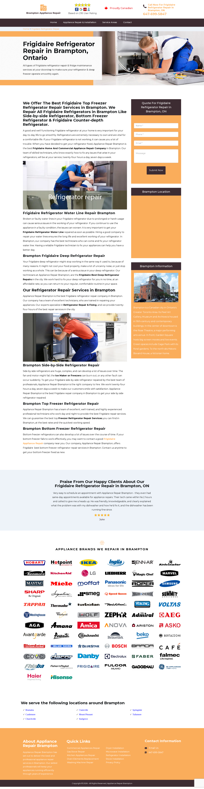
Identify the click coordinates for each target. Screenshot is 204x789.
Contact (127, 22)
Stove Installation (115, 759)
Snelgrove (83, 719)
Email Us (153, 748)
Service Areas (109, 22)
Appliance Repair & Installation (79, 22)
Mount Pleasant (86, 714)
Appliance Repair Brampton (119, 783)
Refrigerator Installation (118, 755)
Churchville (31, 719)
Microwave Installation (117, 751)
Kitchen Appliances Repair (81, 755)
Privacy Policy (113, 762)
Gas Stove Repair (76, 751)
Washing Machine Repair (80, 762)
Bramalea (30, 710)
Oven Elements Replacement (83, 759)
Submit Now (156, 170)
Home (53, 22)
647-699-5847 (155, 14)
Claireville (83, 710)
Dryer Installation (115, 748)
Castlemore (30, 714)
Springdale (137, 710)
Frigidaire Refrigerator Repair (45, 29)
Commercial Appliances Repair (83, 748)
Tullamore (137, 714)
